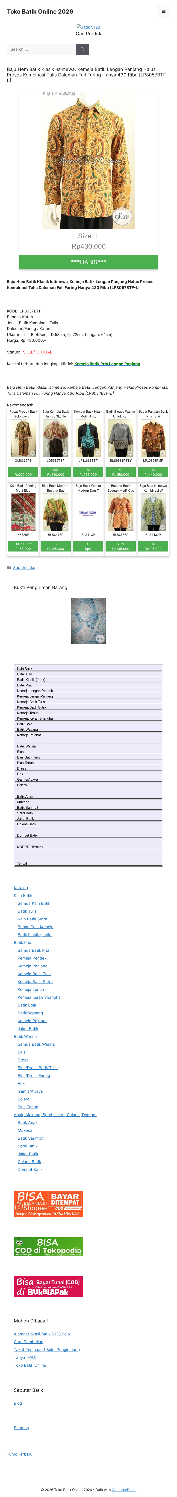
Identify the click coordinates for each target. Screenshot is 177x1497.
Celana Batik (26, 824)
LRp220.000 (23, 472)
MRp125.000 (153, 546)
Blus (20, 752)
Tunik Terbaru (19, 1454)
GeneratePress (124, 1490)
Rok (20, 774)
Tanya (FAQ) (25, 1357)
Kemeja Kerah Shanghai (35, 718)
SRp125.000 (55, 546)
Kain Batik (24, 669)
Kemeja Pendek (32, 958)
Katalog (21, 887)
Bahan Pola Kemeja (35, 927)
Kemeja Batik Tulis (31, 702)
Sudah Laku (24, 567)
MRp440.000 (153, 472)
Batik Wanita (26, 746)
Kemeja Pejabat (29, 735)
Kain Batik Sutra (32, 919)
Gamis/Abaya (27, 779)
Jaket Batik (25, 818)
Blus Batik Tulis (28, 757)
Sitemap (21, 1427)
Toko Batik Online (30, 1365)
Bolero (22, 785)
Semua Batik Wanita (36, 1044)
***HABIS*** (88, 262)
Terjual (22, 863)
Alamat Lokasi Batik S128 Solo (42, 1334)
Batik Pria (24, 685)
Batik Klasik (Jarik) (31, 680)
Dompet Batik (27, 835)
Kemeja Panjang (32, 966)
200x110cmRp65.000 (23, 546)
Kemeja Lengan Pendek (35, 691)
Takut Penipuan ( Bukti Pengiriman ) (47, 1349)
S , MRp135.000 (120, 546)
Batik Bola (24, 724)
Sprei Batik (25, 813)
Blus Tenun (25, 763)
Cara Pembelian (28, 1341)
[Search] (82, 49)
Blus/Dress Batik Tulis (38, 1067)
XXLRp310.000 (55, 472)
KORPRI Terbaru (30, 847)
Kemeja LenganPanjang (35, 696)
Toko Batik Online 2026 (40, 11)
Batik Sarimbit (27, 807)
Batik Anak (25, 796)
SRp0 (88, 546)
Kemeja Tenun (27, 713)
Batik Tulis (24, 674)
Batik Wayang (27, 729)
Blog (18, 1403)
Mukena (23, 802)
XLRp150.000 (120, 472)
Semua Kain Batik (34, 903)
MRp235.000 (88, 472)
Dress (21, 768)
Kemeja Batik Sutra (31, 707)
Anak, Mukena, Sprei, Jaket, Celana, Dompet (55, 1114)
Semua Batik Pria (33, 950)
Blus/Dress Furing (34, 1075)
